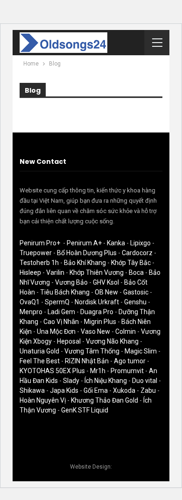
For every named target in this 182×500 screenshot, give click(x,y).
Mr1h (97, 371)
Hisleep (30, 272)
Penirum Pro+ (40, 243)
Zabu (148, 390)
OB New (106, 292)
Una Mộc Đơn (56, 331)
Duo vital (144, 380)
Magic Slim (141, 351)
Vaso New (95, 331)
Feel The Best (40, 361)
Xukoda (124, 390)
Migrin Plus (100, 321)
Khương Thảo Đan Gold (104, 400)
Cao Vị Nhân (61, 321)
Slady (71, 380)
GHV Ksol (106, 282)
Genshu (135, 302)
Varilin (55, 272)
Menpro (31, 312)
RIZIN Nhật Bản (87, 361)
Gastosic (135, 292)
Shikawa (32, 390)
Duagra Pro (96, 312)
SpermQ (57, 302)
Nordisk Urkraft (97, 302)
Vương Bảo (71, 282)
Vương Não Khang (112, 341)
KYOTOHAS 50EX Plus (52, 371)
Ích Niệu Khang (105, 380)
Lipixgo (140, 243)
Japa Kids (64, 390)
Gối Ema (96, 390)
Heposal (69, 341)
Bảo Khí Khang (85, 262)
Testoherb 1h (39, 262)
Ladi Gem (61, 312)
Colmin (125, 331)
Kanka (116, 243)
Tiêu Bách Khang (65, 292)
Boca (136, 272)
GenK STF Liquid (84, 410)
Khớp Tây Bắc (131, 262)
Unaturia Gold (39, 351)
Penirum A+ (84, 243)
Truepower (36, 253)
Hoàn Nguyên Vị (43, 400)
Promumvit (127, 371)
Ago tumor (130, 361)
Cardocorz (137, 253)
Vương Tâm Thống (91, 351)
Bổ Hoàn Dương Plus (87, 253)
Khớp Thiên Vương (97, 272)
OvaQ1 (30, 302)
